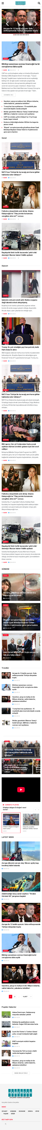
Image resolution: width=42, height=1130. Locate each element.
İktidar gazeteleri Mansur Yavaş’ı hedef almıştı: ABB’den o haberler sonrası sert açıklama (24, 723)
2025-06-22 (16, 1027)
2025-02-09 (16, 1017)
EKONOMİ (22, 1111)
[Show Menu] (3, 3)
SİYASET (4, 1111)
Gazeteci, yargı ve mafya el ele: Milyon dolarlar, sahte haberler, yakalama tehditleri (24, 699)
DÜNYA (5, 343)
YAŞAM (5, 1113)
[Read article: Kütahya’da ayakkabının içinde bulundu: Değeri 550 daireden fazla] (6, 1024)
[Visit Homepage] (21, 3)
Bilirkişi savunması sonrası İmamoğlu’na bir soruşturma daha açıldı (25, 687)
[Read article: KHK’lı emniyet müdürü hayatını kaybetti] (6, 1043)
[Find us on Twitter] (5, 1124)
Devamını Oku (9, 95)
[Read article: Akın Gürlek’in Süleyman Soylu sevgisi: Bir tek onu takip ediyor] (21, 646)
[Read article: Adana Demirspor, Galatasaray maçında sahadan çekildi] (6, 1014)
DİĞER (13, 1113)
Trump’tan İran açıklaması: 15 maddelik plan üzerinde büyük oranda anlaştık (26, 711)
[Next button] (38, 809)
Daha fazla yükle (21, 1073)
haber (5, 70)
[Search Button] (39, 3)
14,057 (25, 996)
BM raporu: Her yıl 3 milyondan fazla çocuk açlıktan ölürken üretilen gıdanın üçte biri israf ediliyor (20, 446)
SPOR (37, 1111)
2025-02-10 (16, 1046)
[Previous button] (35, 809)
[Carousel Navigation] (37, 809)
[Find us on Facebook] (2, 1124)
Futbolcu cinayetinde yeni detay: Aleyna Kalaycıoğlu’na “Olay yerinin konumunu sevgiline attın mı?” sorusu (17, 213)
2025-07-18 (16, 1056)
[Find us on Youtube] (9, 1124)
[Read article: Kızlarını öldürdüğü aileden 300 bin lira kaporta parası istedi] (21, 587)
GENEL (5, 58)
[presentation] (6, 24)
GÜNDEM (13, 1111)
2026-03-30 (12, 70)
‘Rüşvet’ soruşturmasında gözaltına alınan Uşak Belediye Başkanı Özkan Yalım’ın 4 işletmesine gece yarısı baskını (21, 130)
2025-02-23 (16, 1036)
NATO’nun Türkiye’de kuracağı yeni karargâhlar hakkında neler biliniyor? (18, 752)
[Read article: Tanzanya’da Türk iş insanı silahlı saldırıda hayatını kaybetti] (6, 1053)
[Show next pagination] (31, 996)
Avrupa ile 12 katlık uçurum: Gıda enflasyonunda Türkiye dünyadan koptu (24, 675)
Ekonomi (6, 920)
